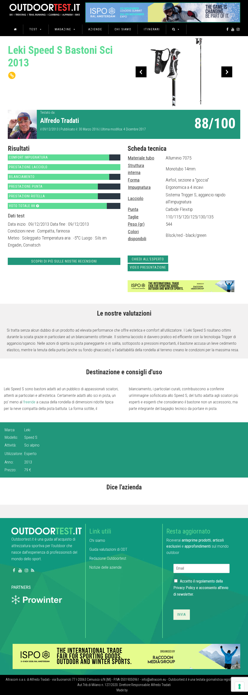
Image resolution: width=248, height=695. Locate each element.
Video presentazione (148, 267)
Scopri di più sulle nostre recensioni (64, 261)
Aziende (95, 29)
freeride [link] (29, 401)
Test (33, 29)
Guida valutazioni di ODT (108, 549)
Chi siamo (123, 29)
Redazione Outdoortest (107, 558)
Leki (27, 429)
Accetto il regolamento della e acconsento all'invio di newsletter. (200, 588)
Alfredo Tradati (59, 121)
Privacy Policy (184, 587)
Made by (122, 690)
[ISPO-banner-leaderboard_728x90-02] (181, 286)
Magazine (63, 29)
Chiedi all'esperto (148, 259)
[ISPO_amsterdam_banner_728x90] (162, 11)
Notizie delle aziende (105, 567)
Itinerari (152, 29)
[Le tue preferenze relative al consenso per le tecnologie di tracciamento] (239, 686)
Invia (181, 614)
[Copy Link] (12, 75)
